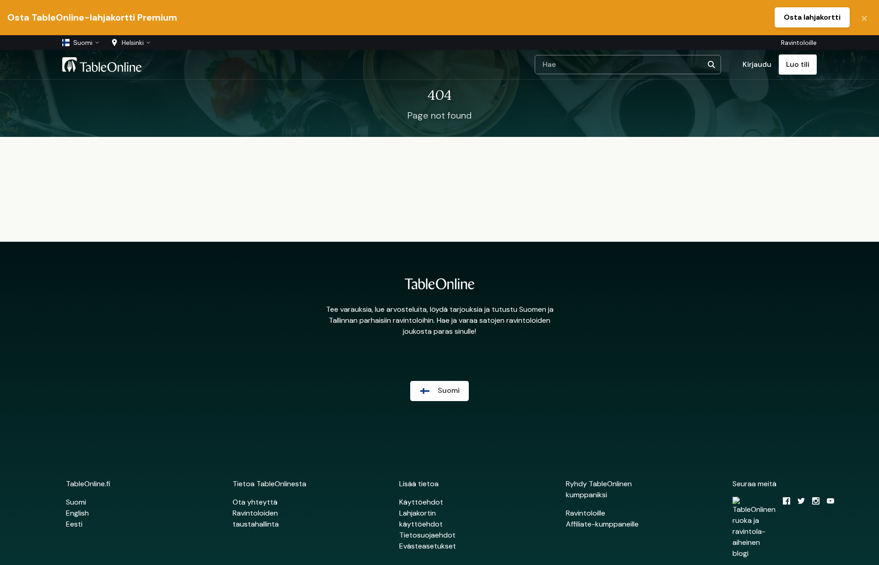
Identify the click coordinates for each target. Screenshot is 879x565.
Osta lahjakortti (812, 17)
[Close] (864, 17)
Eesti (74, 524)
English (77, 513)
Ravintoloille (799, 42)
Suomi (76, 502)
